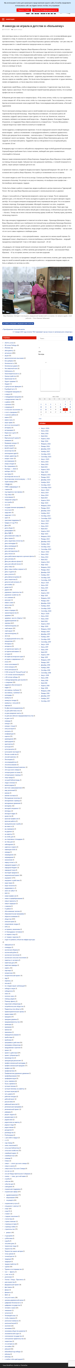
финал (7, 1290)
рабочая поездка (10, 1096)
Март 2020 (44, 626)
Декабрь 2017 (45, 696)
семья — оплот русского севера (16, 1163)
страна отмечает (10, 1221)
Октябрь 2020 (45, 608)
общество (8, 919)
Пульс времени (10, 1084)
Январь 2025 (45, 477)
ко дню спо (8, 718)
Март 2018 (44, 688)
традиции (8, 1259)
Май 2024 (44, 498)
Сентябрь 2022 (46, 549)
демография (9, 530)
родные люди (9, 1125)
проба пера (8, 1037)
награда (7, 852)
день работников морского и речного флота (19, 556)
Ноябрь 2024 (45, 482)
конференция (9, 734)
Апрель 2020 (45, 624)
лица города (9, 777)
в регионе (8, 404)
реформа (8, 1112)
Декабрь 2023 (45, 511)
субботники (8, 1238)
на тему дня (9, 842)
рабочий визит (9, 1099)
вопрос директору (11, 456)
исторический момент (12, 651)
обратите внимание (11, 916)
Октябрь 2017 (45, 701)
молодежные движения (12, 803)
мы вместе (8, 826)
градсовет (8, 512)
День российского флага (13, 561)
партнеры (8, 970)
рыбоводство (9, 1132)
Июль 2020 (45, 616)
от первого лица (10, 934)
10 (41, 407)
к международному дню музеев (15, 680)
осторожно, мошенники (12, 929)
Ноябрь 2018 (45, 667)
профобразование (11, 1076)
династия (8, 587)
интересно (8, 646)
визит (6, 435)
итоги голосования (11, 664)
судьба (7, 1241)
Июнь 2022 (44, 557)
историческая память (12, 649)
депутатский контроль (12, 582)
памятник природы (11, 965)
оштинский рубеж (11, 952)
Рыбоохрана (9, 1135)
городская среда (10, 500)
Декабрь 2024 (45, 480)
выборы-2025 (9, 471)
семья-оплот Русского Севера (15, 1168)
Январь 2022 (45, 570)
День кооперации (10, 546)
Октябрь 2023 (45, 516)
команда (7, 721)
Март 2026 (44, 441)
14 (60, 407)
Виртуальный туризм (12, 438)
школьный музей (10, 1323)
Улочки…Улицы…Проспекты (14, 1279)
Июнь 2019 (44, 650)
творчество (8, 1249)
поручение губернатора (12, 1004)
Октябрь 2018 (45, 670)
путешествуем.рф (11, 1091)
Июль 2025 (45, 462)
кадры (7, 687)
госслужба (8, 502)
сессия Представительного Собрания (17, 1174)
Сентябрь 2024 (46, 487)
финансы (8, 1292)
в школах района (10, 415)
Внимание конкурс (11, 443)
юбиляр (7, 1354)
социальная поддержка (12, 1189)
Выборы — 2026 (10, 469)
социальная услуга (11, 1203)
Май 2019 (44, 652)
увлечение (8, 1277)
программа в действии (12, 1042)
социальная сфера (11, 1192)
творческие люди (10, 1246)
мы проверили (9, 829)
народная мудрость (11, 865)
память (7, 968)
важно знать (9, 420)
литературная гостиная (12, 772)
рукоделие (8, 1130)
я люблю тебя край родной (14, 1359)
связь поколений (10, 1145)
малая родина (9, 785)
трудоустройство (10, 1264)
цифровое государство (12, 1305)
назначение (8, 860)
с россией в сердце (11, 1138)
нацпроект (8, 878)
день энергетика (10, 579)
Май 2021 (44, 590)
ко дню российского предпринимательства (19, 716)
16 (70, 407)
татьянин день (9, 1243)
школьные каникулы (11, 1321)
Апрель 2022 (45, 562)
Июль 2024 (45, 493)
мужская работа (10, 821)
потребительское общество (14, 1006)
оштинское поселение (12, 955)
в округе (7, 394)
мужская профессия (11, 819)
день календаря (10, 543)
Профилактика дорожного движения (17, 1073)
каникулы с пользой (11, 703)
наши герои (8, 883)
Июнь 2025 (44, 464)
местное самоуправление (13, 788)
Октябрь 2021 (45, 578)
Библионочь (9, 371)
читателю (8, 1313)
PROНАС (8, 348)
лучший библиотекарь (12, 780)
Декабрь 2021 (45, 572)
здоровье (8, 615)
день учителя (9, 574)
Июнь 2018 (44, 680)
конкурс (7, 723)
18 (45, 409)
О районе (8, 909)
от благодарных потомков (13, 932)
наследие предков (11, 873)
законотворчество (11, 613)
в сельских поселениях (12, 410)
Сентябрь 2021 (46, 580)
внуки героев (9, 446)
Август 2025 (45, 459)
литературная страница (13, 775)
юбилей (7, 1349)
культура (8, 747)
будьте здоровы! (10, 381)
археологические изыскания (14, 358)
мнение (7, 793)
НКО (6, 893)
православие (9, 1014)
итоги (6, 662)
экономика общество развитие (15, 1331)
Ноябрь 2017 (45, 698)
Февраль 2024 (46, 505)
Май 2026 (44, 436)
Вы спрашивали (10, 466)
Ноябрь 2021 (45, 575)
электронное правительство (14, 1339)
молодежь (8, 806)
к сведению (8, 682)
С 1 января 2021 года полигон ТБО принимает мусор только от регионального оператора (42, 332)
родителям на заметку (12, 1122)
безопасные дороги (11, 366)
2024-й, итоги (9, 343)
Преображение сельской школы (14, 329)
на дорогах (8, 831)
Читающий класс (10, 1315)
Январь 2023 (45, 539)
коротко (7, 736)
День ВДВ (8, 533)
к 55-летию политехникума (14, 675)
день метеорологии (11, 551)
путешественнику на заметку (14, 1089)
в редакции (8, 407)
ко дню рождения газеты (13, 713)
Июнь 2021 (44, 588)
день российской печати (13, 564)
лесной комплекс (10, 757)
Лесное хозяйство (11, 754)
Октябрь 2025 (45, 454)
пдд (6, 978)
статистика (8, 1219)
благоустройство (10, 376)
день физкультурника (12, 577)
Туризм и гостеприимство (13, 1269)
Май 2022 (44, 559)
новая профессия (10, 896)
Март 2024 (44, 503)
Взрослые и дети (10, 433)
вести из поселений (11, 425)
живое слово (9, 602)
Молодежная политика (12, 798)
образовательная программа (14, 914)
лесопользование (11, 765)
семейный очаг (10, 1156)
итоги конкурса (10, 667)
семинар (7, 1158)
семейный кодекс (10, 1153)
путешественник (10, 1086)
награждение (9, 855)
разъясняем (9, 1102)
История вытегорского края (14, 656)
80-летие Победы (11, 345)
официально (9, 945)
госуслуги (8, 510)
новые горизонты (10, 901)
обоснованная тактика (12, 911)
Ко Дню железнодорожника (14, 708)
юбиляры (8, 1357)
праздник (8, 1017)
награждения (9, 857)
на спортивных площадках (14, 839)
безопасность (9, 363)
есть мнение (9, 597)
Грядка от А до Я (10, 523)
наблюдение (9, 844)
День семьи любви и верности (15, 569)
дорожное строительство (13, 592)
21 (60, 409)
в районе (8, 402)
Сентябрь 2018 (46, 673)
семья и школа (10, 1166)
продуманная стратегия (13, 1048)
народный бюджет (11, 867)
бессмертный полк (11, 368)
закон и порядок (10, 610)
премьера (8, 1024)
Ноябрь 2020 (45, 606)
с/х (6, 1140)
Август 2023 (45, 521)
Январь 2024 (45, 508)
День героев (9, 538)
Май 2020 (44, 621)
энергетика (8, 1341)
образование (10, 1197)
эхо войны (8, 1346)
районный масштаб (11, 1104)
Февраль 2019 (45, 660)
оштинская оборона (11, 950)
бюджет (7, 384)
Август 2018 (45, 675)
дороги (7, 590)
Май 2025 (44, 467)
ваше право (8, 422)
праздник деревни (11, 1019)
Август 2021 (45, 583)
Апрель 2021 (45, 593)
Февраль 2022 (45, 567)
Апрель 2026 (45, 439)
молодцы (8, 811)
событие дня (9, 1184)
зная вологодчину (11, 633)
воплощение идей (11, 453)
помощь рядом (10, 999)
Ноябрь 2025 (45, 451)
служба (7, 1179)
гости (6, 505)
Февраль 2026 (46, 444)
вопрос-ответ (9, 458)
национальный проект (12, 875)
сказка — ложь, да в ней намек (15, 1176)
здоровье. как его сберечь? (14, 618)
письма (7, 983)
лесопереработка (10, 762)
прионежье (8, 1032)
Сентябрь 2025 (46, 457)
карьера (7, 705)
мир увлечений (10, 790)
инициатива (8, 641)
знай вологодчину (11, 626)
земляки (7, 623)
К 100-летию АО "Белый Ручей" (15, 672)
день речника (9, 559)
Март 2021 (44, 595)
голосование (9, 497)
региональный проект (12, 1109)
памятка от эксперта (11, 960)
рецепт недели (10, 1114)
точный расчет (10, 1256)
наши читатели (10, 886)
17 (41, 409)
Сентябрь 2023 (46, 518)
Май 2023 (44, 529)
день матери (9, 548)
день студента (9, 572)
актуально (8, 353)
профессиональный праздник (15, 1066)
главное (7, 489)
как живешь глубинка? (12, 690)
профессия (8, 1068)
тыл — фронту (10, 1272)
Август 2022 (45, 552)
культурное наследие (12, 752)
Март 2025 (44, 472)
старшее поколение (11, 1216)
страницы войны (10, 1227)
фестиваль (8, 1287)
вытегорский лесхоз (11, 476)
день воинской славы (12, 536)
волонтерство (9, 451)
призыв (7, 1030)
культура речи (9, 749)
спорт (6, 1209)
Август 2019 (45, 644)
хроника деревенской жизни (14, 1300)
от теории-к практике (12, 937)
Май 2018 (44, 683)
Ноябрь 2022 (45, 544)
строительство (10, 1229)
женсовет (8, 600)
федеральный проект (12, 1285)
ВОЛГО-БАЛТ (9, 448)
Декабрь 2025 (45, 449)
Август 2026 (45, 428)
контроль (8, 731)
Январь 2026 (45, 446)
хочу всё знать (10, 1297)
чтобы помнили (10, 1318)
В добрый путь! (10, 389)
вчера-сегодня (9, 464)
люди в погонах (10, 783)
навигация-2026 (10, 849)
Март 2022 (44, 565)
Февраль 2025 (46, 475)
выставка (8, 474)
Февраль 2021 (45, 598)
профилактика (9, 1071)
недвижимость (9, 888)
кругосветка (9, 744)
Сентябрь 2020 (46, 611)
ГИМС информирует (11, 487)
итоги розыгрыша (10, 669)
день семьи (8, 567)
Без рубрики (9, 361)
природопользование (12, 1035)
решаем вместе (10, 1117)
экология (8, 1326)
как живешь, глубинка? (12, 693)
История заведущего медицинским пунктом (18, 323)
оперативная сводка (11, 924)
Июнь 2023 (44, 526)
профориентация (10, 1078)
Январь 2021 (45, 601)
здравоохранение (10, 621)
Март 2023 (44, 534)
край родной (9, 741)
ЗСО (6, 636)
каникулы (8, 698)
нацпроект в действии (12, 880)
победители (9, 991)
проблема (8, 1040)
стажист (7, 1214)
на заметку (8, 834)
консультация (9, 729)
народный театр (10, 870)
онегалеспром (9, 921)
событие (7, 1181)
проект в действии (11, 1053)
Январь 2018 (45, 693)
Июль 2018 (44, 678)
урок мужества (10, 1282)
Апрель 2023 (45, 531)
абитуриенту (9, 350)
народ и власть (10, 862)
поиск (6, 994)
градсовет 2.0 (9, 515)
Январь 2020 (45, 632)
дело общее (9, 528)
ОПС (6, 927)
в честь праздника (11, 412)
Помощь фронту (10, 1001)
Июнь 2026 (44, 433)
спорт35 (7, 1211)
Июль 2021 (44, 585)
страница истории (11, 1224)
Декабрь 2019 (45, 634)
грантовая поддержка (12, 520)
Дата (6, 525)
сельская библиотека (12, 1148)
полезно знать (9, 996)
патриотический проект (12, 975)
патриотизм (8, 973)
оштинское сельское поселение (15, 958)
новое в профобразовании (13, 898)
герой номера (17, 29)
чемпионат (8, 1310)
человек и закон (10, 1308)
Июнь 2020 (44, 619)
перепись (8, 981)
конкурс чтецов (10, 726)
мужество (8, 816)
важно (7, 417)
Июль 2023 (44, 523)
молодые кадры (10, 813)
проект (7, 1050)
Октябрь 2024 (45, 485)
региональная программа (13, 1107)
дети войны (8, 584)
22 (65, 409)
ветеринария (9, 430)
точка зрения (9, 1254)
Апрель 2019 (45, 655)
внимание (8, 440)
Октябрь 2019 (45, 639)
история (7, 654)
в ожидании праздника (12, 392)
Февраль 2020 (46, 629)
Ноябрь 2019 (45, 637)
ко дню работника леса (12, 711)
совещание (8, 1186)
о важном (8, 906)
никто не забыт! (10, 891)
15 (65, 407)
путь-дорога (9, 1094)
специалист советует (12, 1206)
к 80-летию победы (11, 677)
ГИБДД (7, 484)
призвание (8, 1027)
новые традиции (10, 903)
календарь (8, 695)
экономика (8, 1328)
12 (50, 407)
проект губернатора (11, 1055)
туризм (7, 1267)
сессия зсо (8, 1171)
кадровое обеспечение (12, 685)
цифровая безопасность (13, 1303)
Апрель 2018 (45, 685)
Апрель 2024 (45, 500)
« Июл (39, 418)
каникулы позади (10, 700)
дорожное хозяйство (11, 595)
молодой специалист (12, 808)
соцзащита (9, 1200)
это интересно (9, 1344)
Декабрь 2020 (45, 603)
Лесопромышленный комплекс (15, 767)
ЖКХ (6, 608)
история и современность (13, 659)
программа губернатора (13, 1045)
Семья (7, 1161)
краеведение (9, 739)
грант (6, 518)
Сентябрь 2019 (46, 642)
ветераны (8, 428)
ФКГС (6, 1295)
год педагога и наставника (13, 492)
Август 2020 (45, 613)
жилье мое (8, 605)
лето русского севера (12, 770)
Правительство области (13, 1009)
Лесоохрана (9, 759)
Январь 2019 (45, 662)
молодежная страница (12, 801)
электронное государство (13, 1336)
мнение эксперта (10, 795)
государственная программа (14, 507)
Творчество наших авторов (14, 1251)
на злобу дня (9, 837)
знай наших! (9, 631)
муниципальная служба (13, 824)
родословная (9, 1127)
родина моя (8, 1120)
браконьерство (10, 379)
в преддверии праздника (13, 397)
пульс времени (10, 1081)
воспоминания (9, 461)
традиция (8, 1261)
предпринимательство (12, 1022)
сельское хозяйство (11, 1150)
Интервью (8, 644)
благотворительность (12, 374)
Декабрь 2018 (45, 665)
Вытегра (41, 354)
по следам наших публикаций (15, 986)
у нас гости (8, 1274)
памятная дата (10, 963)
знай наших (8, 628)
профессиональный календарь (15, 1063)
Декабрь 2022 (45, 541)
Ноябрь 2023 (45, 513)
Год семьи (8, 494)
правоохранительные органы (14, 1012)
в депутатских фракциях (13, 386)
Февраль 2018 (45, 691)
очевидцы (8, 947)
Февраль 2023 (45, 536)
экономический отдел (12, 1333)
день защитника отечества (14, 541)
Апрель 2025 (45, 469)
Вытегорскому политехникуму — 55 (17, 479)
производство (9, 1058)
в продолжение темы (12, 399)
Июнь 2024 (44, 495)
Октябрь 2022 (45, 547)
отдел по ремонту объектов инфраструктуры (20, 940)
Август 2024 (45, 490)
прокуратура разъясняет (13, 1060)
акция (7, 356)
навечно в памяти (11, 847)
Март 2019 (44, 657)
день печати (9, 554)
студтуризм (8, 1236)
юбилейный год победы (13, 1352)
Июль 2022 (44, 554)
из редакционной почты (13, 639)
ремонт (8, 1232)
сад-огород (8, 1143)
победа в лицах (10, 988)
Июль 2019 (44, 647)
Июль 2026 (45, 431)
